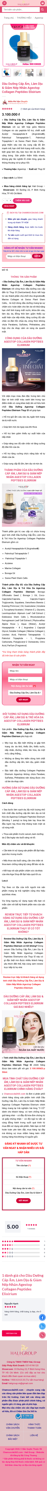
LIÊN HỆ (34, 1435)
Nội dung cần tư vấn (23, 1188)
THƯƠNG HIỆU (24, 17)
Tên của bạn (23, 1165)
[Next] (41, 45)
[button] (4, 3)
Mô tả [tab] (5, 270)
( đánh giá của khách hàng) (33, 109)
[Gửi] (42, 9)
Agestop (39, 17)
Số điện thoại (23, 1177)
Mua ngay (9, 206)
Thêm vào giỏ (22, 200)
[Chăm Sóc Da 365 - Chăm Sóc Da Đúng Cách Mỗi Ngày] (23, 3)
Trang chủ (9, 17)
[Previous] (6, 45)
